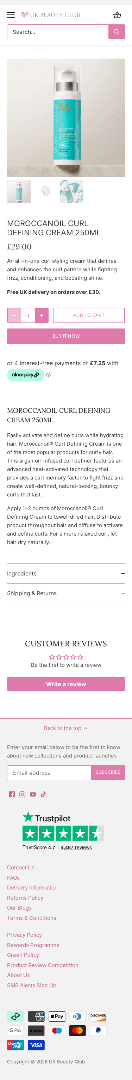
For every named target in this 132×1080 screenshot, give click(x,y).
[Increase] (41, 315)
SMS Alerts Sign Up (31, 985)
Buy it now (65, 336)
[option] (66, 118)
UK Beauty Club (67, 1061)
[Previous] (16, 117)
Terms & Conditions (31, 918)
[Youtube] (33, 794)
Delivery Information (32, 887)
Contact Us (20, 867)
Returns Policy (25, 897)
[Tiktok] (43, 794)
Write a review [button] (66, 684)
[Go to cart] (117, 14)
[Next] (116, 117)
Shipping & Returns (32, 593)
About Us (18, 975)
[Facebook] (12, 794)
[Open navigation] (11, 15)
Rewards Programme (33, 945)
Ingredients (22, 573)
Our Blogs (19, 907)
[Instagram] (22, 794)
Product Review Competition (42, 965)
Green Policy (23, 955)
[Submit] (116, 32)
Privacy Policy (24, 934)
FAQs (13, 877)
